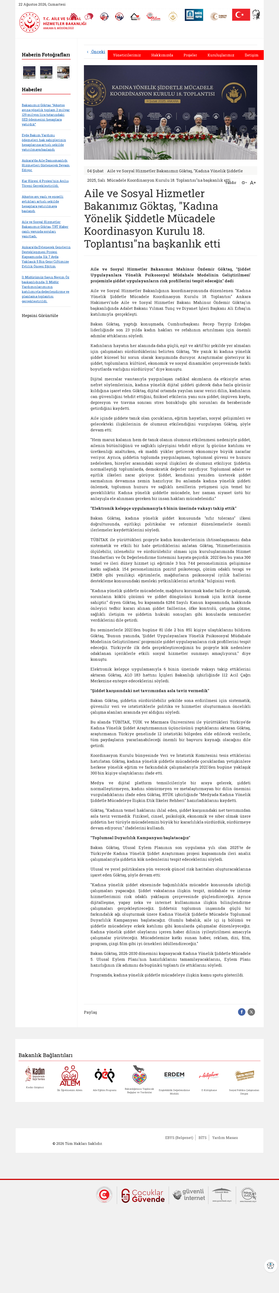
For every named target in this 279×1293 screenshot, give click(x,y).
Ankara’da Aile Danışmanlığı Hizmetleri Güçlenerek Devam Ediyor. (46, 165)
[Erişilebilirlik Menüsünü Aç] (270, 1265)
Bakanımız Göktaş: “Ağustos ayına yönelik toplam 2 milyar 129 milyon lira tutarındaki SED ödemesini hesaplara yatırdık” (46, 114)
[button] (251, 114)
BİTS (203, 1137)
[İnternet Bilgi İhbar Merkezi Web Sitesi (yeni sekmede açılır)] (248, 1194)
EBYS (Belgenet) (179, 1137)
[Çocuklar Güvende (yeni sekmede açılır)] (142, 1194)
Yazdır (230, 182)
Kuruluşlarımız (221, 55)
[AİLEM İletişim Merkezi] (154, 16)
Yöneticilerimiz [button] (127, 55)
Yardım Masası (225, 1137)
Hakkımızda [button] (162, 55)
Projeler (190, 55)
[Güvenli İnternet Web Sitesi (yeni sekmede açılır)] (188, 1194)
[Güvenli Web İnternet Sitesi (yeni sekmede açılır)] (222, 1194)
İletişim (252, 55)
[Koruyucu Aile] (135, 16)
